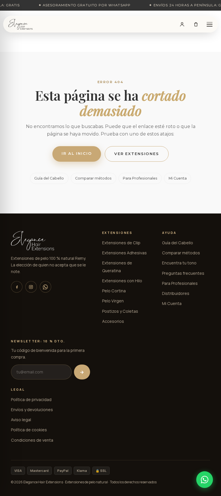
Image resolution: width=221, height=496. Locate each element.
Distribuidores (175, 293)
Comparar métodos (93, 178)
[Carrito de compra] (196, 24)
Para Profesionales (140, 178)
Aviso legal (21, 419)
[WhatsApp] (45, 287)
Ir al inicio (77, 153)
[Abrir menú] (209, 24)
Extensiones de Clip (121, 242)
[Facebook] (16, 287)
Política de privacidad (31, 399)
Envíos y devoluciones (32, 409)
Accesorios (113, 321)
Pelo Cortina (114, 290)
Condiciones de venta (32, 440)
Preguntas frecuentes (183, 273)
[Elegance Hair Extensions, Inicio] (20, 24)
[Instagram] (31, 287)
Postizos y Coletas (120, 311)
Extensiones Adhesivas (124, 252)
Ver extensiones (136, 153)
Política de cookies (29, 429)
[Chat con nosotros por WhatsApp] (204, 479)
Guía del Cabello (49, 178)
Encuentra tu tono (179, 263)
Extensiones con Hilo (122, 280)
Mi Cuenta (178, 178)
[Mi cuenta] (182, 24)
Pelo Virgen (113, 301)
